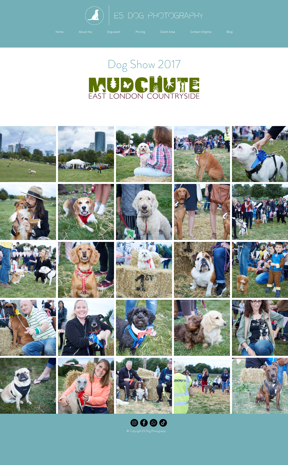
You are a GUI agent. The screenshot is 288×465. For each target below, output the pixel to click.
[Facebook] (144, 423)
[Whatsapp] (153, 423)
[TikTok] (163, 423)
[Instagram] (134, 423)
